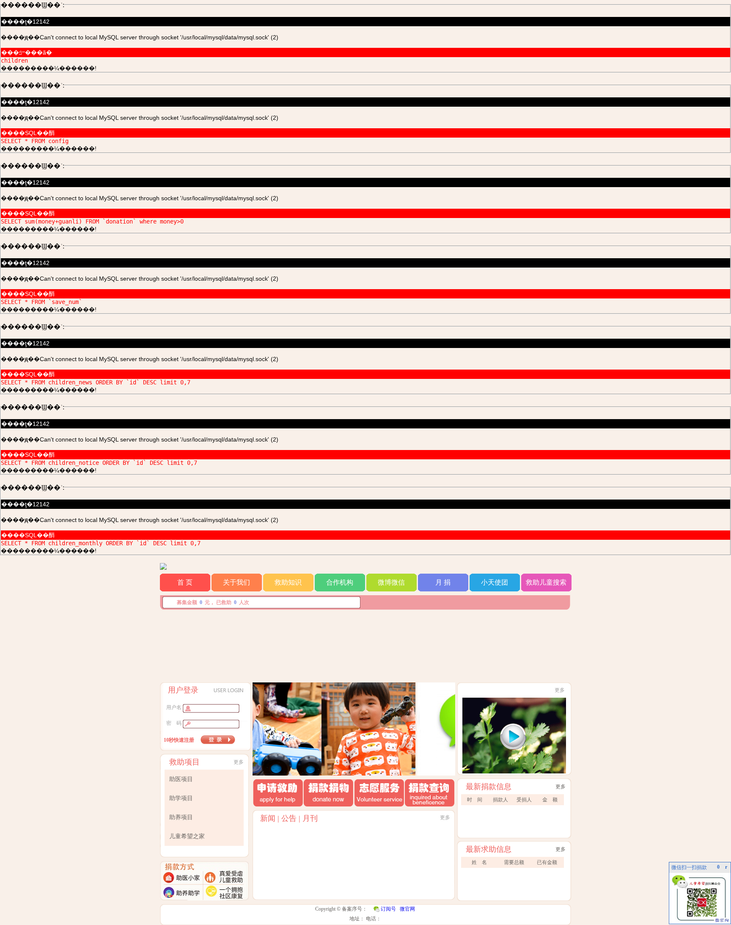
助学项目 (181, 798)
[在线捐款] (284, 773)
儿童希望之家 (187, 836)
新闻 (267, 818)
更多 (239, 762)
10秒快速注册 (179, 740)
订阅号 (388, 909)
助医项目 (181, 779)
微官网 (407, 909)
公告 (289, 818)
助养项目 (181, 817)
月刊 (310, 818)
